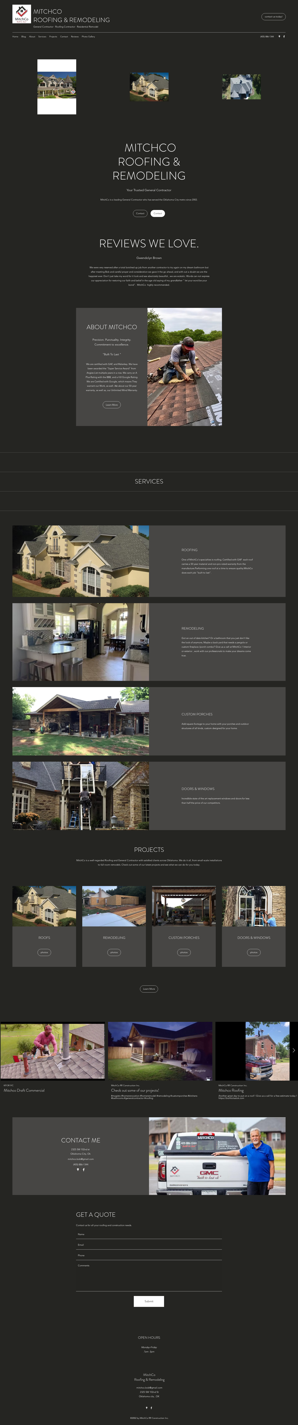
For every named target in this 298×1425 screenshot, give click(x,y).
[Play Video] (53, 1051)
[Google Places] (279, 36)
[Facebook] (284, 36)
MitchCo (149, 1374)
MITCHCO (47, 11)
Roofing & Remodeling (149, 1379)
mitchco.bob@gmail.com (81, 1159)
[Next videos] (293, 1050)
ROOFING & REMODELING (71, 20)
